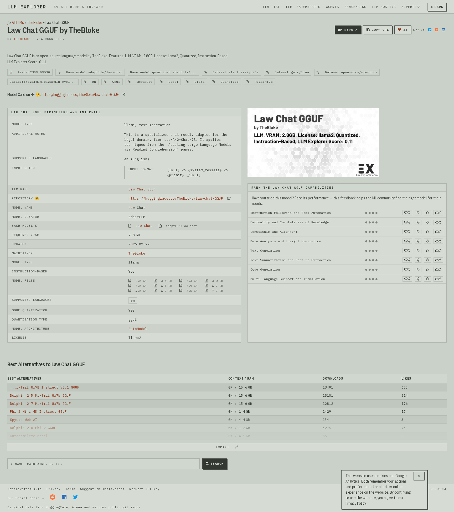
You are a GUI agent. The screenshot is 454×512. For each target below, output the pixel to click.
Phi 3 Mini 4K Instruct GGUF (38, 411)
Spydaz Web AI (23, 419)
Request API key (144, 489)
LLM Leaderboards (303, 7)
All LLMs (18, 22)
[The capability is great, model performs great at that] (438, 212)
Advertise (411, 7)
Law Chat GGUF (142, 189)
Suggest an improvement (102, 489)
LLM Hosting (384, 7)
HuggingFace (57, 507)
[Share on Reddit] (437, 30)
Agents (332, 7)
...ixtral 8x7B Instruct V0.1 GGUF (44, 387)
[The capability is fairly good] (427, 212)
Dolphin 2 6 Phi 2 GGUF (33, 428)
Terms (70, 489)
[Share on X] (430, 30)
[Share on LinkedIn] (443, 30)
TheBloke (34, 22)
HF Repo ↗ (348, 30)
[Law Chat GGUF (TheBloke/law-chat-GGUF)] (313, 142)
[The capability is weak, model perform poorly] (407, 212)
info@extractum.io (24, 489)
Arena (77, 507)
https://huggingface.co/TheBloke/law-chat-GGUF (80, 94)
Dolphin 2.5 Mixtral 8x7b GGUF (40, 395)
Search (217, 464)
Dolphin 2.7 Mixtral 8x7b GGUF (40, 403)
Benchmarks (355, 7)
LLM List (271, 7)
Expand (224, 447)
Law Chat (144, 226)
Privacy (54, 489)
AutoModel (137, 329)
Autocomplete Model (29, 436)
